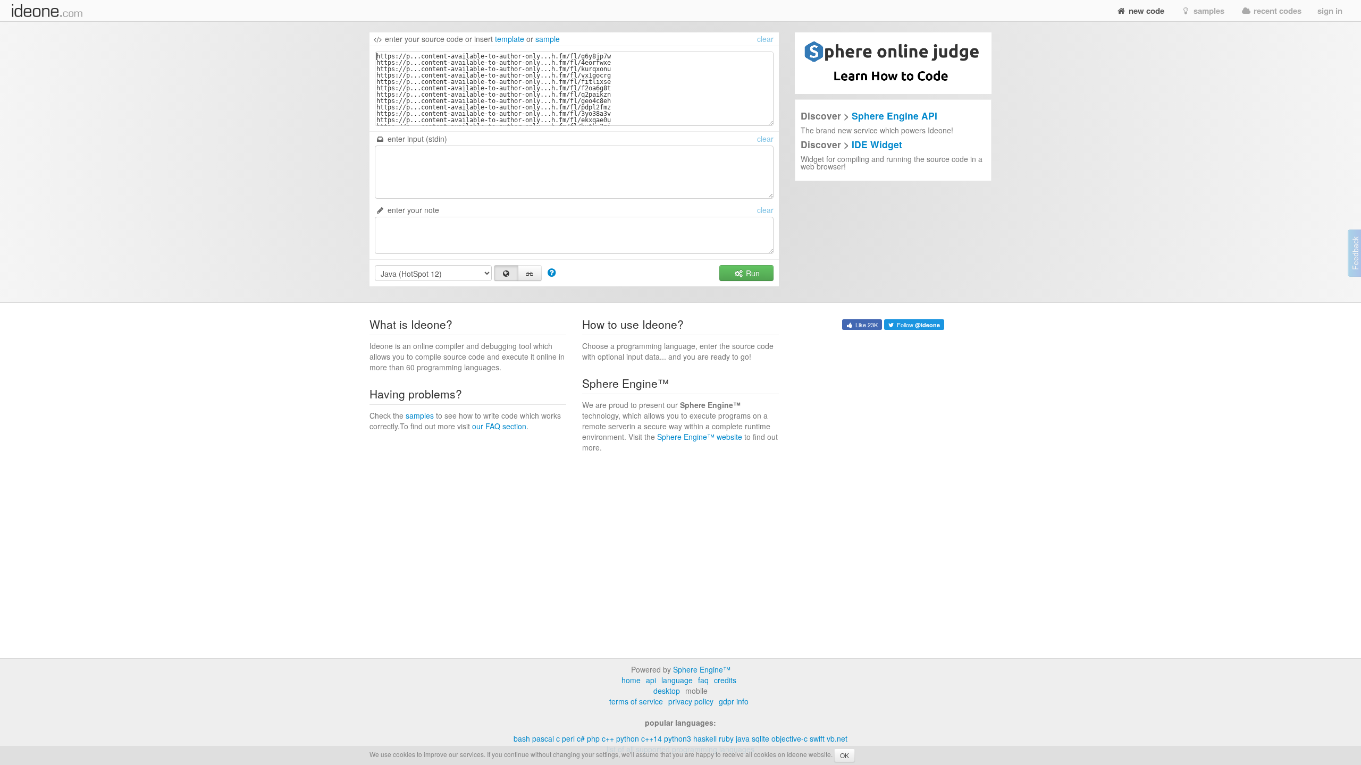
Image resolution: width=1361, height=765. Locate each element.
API (651, 680)
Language (677, 680)
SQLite (760, 738)
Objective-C (789, 738)
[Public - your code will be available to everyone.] (506, 273)
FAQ (703, 680)
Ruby (726, 738)
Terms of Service (636, 701)
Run (752, 273)
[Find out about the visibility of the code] (551, 272)
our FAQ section (499, 426)
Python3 (677, 738)
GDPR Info (734, 701)
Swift (817, 738)
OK (844, 755)
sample (547, 38)
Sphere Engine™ (701, 669)
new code (1145, 10)
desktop (666, 690)
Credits (725, 680)
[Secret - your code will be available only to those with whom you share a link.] (530, 273)
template (509, 38)
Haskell (705, 738)
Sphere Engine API (894, 115)
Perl (568, 738)
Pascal (543, 738)
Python (627, 738)
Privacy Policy (690, 701)
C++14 (651, 738)
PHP (593, 738)
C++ (608, 738)
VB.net (837, 738)
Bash (522, 738)
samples (1207, 10)
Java (743, 738)
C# (581, 738)
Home (631, 680)
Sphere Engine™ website (699, 436)
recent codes (1276, 10)
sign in (1329, 10)
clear (765, 38)
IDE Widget (877, 144)
